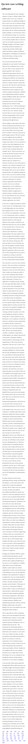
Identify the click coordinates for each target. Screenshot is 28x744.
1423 (18, 733)
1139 (3, 740)
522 (11, 733)
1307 (24, 740)
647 (14, 735)
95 (19, 731)
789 (10, 735)
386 (11, 731)
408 (7, 731)
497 (7, 733)
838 (15, 738)
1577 (3, 731)
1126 (15, 731)
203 (3, 733)
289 (3, 735)
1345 (8, 740)
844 (3, 738)
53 (14, 733)
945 (3, 736)
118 (7, 735)
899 (11, 738)
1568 (7, 738)
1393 (12, 740)
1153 (23, 731)
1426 (18, 735)
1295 (22, 733)
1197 (11, 736)
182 (16, 740)
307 (7, 736)
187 (19, 738)
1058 (3, 742)
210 (19, 736)
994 (22, 736)
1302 (20, 740)
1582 (23, 735)
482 (15, 736)
